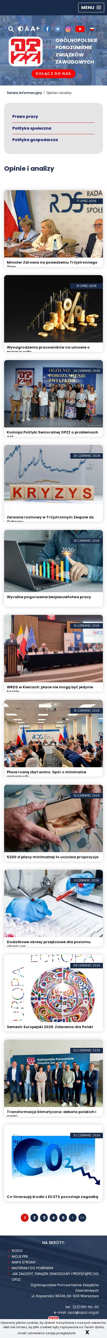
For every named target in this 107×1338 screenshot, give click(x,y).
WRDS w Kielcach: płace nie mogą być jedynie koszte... (50, 689)
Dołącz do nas (53, 73)
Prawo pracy (25, 116)
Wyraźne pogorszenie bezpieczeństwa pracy (49, 597)
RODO (17, 1250)
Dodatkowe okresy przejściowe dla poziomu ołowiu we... (49, 944)
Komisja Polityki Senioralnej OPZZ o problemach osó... (52, 434)
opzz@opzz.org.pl (83, 1312)
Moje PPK (20, 1256)
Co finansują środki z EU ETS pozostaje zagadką (52, 1197)
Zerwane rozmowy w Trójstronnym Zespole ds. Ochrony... (50, 519)
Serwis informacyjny (24, 92)
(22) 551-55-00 (85, 1307)
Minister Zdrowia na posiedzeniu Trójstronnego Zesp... (52, 264)
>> (82, 1217)
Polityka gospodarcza (35, 139)
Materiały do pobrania (32, 1268)
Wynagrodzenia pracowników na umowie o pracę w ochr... (48, 349)
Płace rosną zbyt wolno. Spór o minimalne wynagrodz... (46, 774)
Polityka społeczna (31, 128)
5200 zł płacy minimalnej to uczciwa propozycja (52, 857)
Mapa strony (24, 1262)
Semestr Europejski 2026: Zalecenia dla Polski (50, 1027)
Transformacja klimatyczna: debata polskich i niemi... (51, 1114)
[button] (91, 7)
